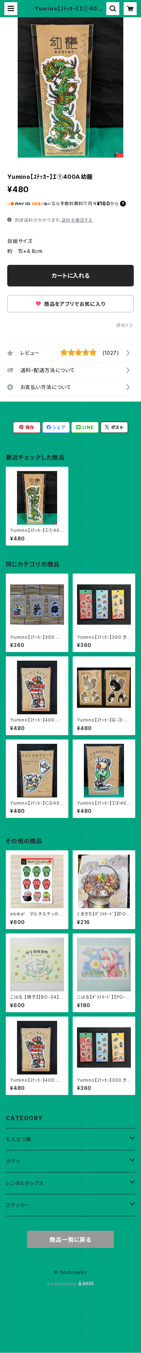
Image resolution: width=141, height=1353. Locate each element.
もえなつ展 (18, 1139)
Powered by (62, 1283)
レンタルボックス (25, 1183)
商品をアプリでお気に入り (74, 304)
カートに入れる (71, 275)
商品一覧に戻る (70, 1239)
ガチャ (13, 1161)
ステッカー (18, 1205)
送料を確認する (77, 220)
